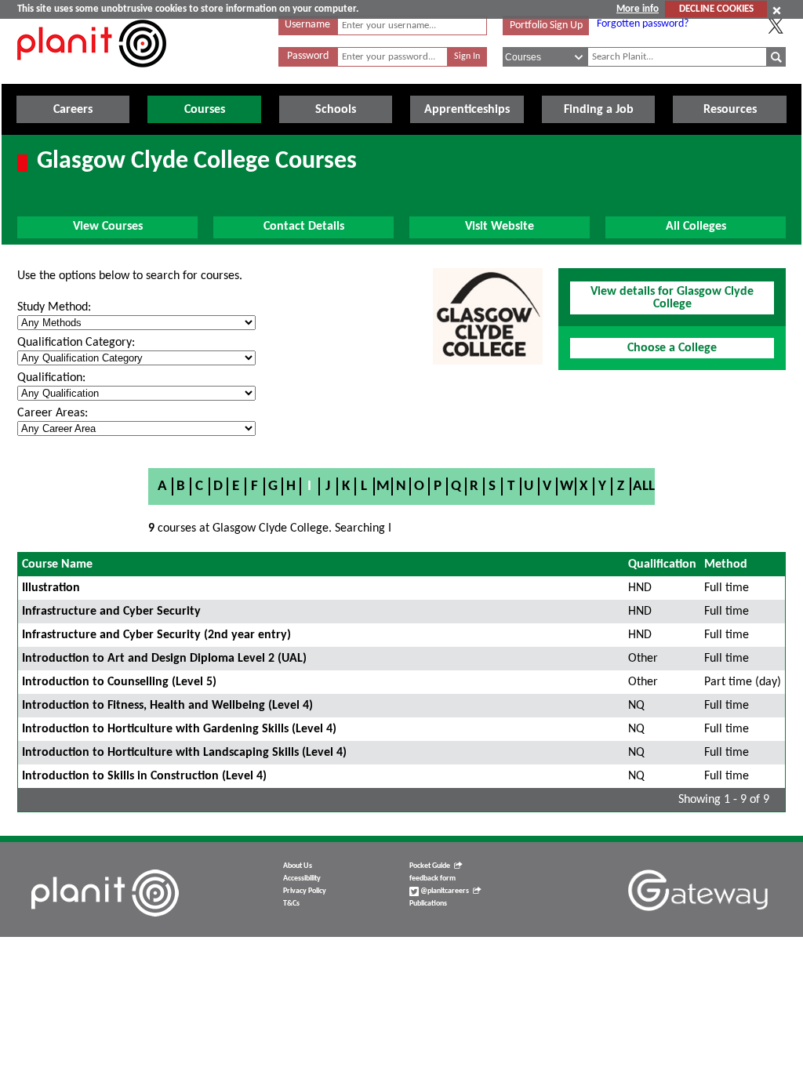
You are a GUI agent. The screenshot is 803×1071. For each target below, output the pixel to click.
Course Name (57, 564)
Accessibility (302, 878)
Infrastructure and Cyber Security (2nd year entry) (156, 635)
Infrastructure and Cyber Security (111, 611)
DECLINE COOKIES (716, 9)
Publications (428, 903)
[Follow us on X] (775, 26)
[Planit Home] (91, 76)
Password (308, 56)
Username (307, 25)
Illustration (51, 588)
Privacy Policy (304, 891)
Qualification (662, 564)
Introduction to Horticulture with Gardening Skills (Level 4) (179, 729)
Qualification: (51, 378)
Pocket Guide (429, 866)
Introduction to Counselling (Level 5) (119, 682)
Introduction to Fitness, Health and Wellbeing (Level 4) (167, 705)
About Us (297, 866)
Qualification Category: (76, 342)
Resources (730, 109)
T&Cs (291, 903)
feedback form (432, 878)
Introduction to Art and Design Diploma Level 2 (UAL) (164, 658)
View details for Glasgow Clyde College (672, 297)
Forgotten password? (643, 24)
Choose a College (672, 348)
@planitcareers (444, 891)
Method (725, 564)
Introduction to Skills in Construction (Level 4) (144, 776)
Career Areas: (52, 413)
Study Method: (54, 307)
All (644, 486)
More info (637, 9)
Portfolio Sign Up (546, 25)
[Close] (777, 10)
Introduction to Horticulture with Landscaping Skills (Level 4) (184, 752)
